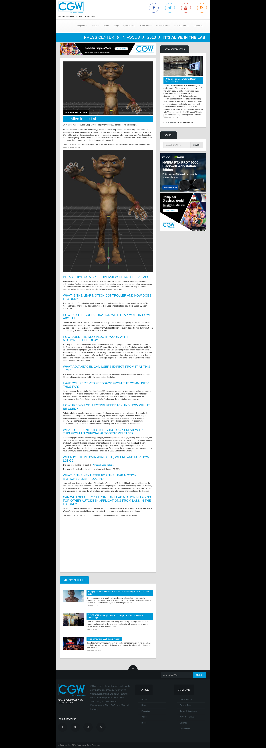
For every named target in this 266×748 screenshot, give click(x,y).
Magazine (145, 711)
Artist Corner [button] (145, 26)
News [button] (94, 26)
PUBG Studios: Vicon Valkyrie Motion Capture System (180, 80)
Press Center (99, 37)
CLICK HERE (169, 122)
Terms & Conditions (188, 711)
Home (144, 699)
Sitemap (183, 723)
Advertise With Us (181, 26)
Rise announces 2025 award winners (104, 639)
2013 (152, 37)
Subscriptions (186, 699)
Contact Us (198, 26)
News (143, 705)
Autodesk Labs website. (103, 465)
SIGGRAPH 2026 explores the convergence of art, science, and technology (116, 616)
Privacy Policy (186, 705)
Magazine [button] (81, 26)
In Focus (131, 37)
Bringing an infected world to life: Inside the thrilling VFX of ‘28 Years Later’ (118, 592)
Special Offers (129, 26)
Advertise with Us (187, 717)
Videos (106, 26)
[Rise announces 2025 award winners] (73, 643)
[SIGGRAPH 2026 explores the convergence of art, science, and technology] (73, 619)
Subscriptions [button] (162, 26)
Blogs (116, 26)
